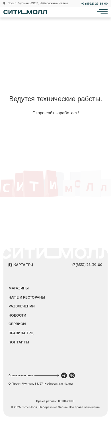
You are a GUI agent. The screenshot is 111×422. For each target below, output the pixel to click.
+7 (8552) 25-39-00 (94, 3)
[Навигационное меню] (104, 11)
